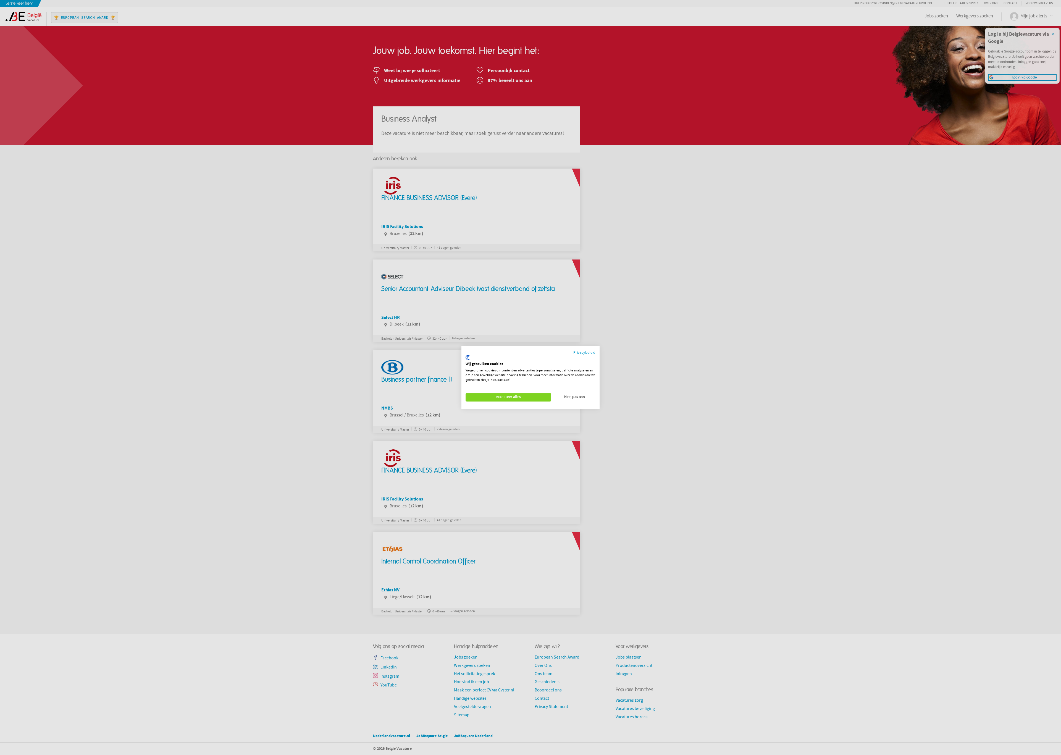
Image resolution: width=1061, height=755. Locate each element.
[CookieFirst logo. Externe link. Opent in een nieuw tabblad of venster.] (468, 357)
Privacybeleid (584, 353)
